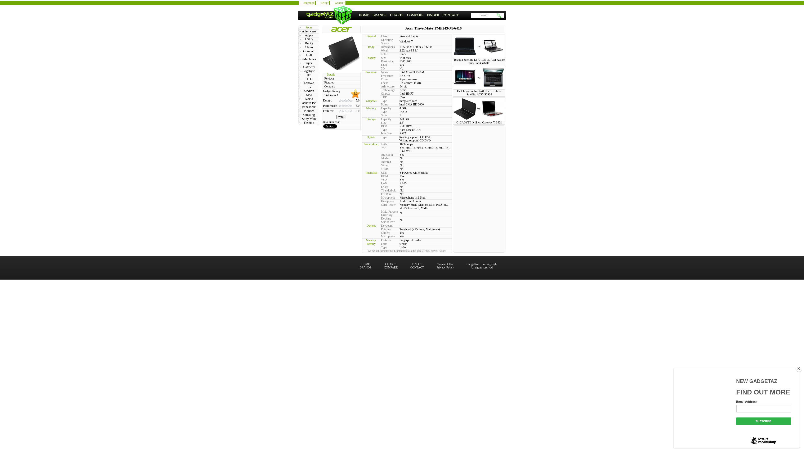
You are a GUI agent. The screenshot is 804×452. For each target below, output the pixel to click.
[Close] (799, 368)
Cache (384, 83)
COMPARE (415, 15)
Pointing (386, 229)
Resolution (387, 61)
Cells (384, 243)
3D (383, 68)
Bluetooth (387, 154)
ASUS (308, 39)
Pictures (329, 82)
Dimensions (388, 47)
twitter (325, 2)
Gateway (309, 67)
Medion (309, 91)
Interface (386, 133)
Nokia (309, 99)
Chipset (385, 93)
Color (384, 54)
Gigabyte (309, 71)
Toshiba (309, 123)
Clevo (309, 47)
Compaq (308, 51)
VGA (384, 179)
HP (309, 75)
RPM (384, 126)
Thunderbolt (388, 190)
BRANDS (379, 15)
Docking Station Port (388, 220)
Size (383, 57)
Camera (385, 232)
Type (384, 101)
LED (384, 65)
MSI (309, 95)
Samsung (309, 115)
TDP (384, 97)
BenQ (309, 43)
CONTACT (451, 15)
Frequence (387, 75)
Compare (329, 86)
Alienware (309, 31)
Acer (309, 27)
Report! (442, 250)
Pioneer (309, 111)
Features (386, 240)
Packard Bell (308, 103)
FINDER (433, 15)
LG (309, 87)
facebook (309, 2)
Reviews (329, 78)
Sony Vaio (309, 119)
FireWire (386, 194)
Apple (309, 35)
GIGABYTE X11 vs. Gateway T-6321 (479, 122)
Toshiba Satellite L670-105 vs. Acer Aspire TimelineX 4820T (479, 61)
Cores (384, 79)
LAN (384, 144)
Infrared (386, 161)
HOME (364, 15)
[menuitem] (364, 15)
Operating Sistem (387, 41)
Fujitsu (308, 63)
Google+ (340, 2)
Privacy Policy (445, 267)
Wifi (384, 147)
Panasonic (309, 107)
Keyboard (387, 225)
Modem (385, 158)
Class (384, 36)
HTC (308, 79)
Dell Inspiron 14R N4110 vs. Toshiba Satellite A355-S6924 (479, 93)
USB (384, 172)
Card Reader (388, 204)
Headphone (387, 201)
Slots (384, 115)
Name (384, 72)
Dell (309, 55)
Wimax (385, 165)
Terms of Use (445, 264)
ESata (384, 187)
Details (331, 74)
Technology (388, 90)
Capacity (386, 108)
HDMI (385, 176)
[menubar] (409, 15)
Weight (385, 50)
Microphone (388, 197)
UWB (384, 169)
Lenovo (309, 83)
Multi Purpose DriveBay (389, 213)
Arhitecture (387, 86)
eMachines (309, 59)
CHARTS (396, 15)
